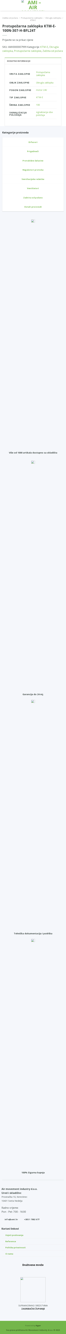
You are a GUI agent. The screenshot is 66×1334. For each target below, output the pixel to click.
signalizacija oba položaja (44, 113)
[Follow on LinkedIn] (40, 1270)
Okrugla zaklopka (53, 18)
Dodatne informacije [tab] (18, 61)
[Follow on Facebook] (26, 1270)
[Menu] (4, 5)
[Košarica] (62, 5)
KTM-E (33, 20)
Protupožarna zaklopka (43, 74)
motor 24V (41, 89)
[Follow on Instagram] (33, 1270)
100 (38, 104)
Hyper (38, 1325)
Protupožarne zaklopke (32, 18)
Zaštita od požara (10, 18)
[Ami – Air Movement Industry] (33, 5)
